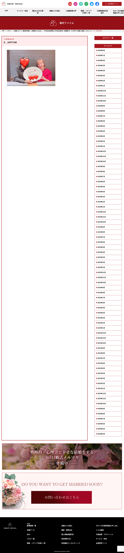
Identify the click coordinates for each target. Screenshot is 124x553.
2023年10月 (102, 222)
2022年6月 (101, 303)
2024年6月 (101, 181)
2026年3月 (101, 75)
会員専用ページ (113, 4)
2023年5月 (101, 247)
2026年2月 (101, 81)
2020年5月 (101, 429)
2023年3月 (101, 257)
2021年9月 (101, 348)
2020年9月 (101, 408)
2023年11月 (102, 217)
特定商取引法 (66, 539)
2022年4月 (101, 313)
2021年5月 (101, 368)
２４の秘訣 (100, 530)
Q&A (28, 534)
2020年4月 (101, 434)
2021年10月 (102, 343)
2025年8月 (101, 111)
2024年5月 (101, 186)
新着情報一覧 (31, 526)
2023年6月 (101, 242)
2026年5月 (101, 65)
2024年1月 (101, 207)
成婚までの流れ (66, 526)
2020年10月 (102, 403)
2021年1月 (101, 388)
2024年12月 (102, 151)
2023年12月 (102, 212)
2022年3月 (101, 318)
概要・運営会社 (66, 530)
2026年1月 (101, 86)
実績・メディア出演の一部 (36, 543)
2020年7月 (101, 419)
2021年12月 (102, 333)
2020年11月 (102, 398)
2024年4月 (101, 192)
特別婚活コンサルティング (70, 543)
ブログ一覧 (31, 539)
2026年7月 (101, 55)
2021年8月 (101, 353)
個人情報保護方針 (67, 534)
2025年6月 (101, 121)
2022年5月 (101, 308)
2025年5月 (101, 126)
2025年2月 (101, 141)
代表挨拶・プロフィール (104, 534)
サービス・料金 (101, 539)
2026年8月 (101, 50)
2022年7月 (101, 297)
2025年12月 (102, 91)
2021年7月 (101, 358)
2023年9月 (101, 227)
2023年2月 (101, 262)
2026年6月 (101, 60)
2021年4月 (101, 373)
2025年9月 (101, 106)
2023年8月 (101, 232)
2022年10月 (102, 282)
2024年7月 (101, 176)
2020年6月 (101, 424)
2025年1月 (101, 146)
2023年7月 (101, 237)
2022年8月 (101, 292)
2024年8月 (101, 171)
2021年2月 (101, 383)
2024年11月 (102, 156)
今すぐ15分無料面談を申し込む (107, 526)
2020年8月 (101, 414)
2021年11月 (102, 338)
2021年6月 (101, 363)
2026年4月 (101, 70)
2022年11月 (102, 277)
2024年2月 (101, 202)
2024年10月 (102, 161)
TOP (28, 524)
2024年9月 (101, 166)
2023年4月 (101, 252)
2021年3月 (101, 378)
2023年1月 (101, 267)
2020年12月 (102, 393)
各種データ (31, 530)
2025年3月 (101, 136)
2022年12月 (102, 272)
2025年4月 (101, 131)
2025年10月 (102, 101)
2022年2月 (101, 323)
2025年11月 (102, 96)
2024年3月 (101, 197)
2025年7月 (101, 116)
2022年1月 (101, 328)
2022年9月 (101, 287)
